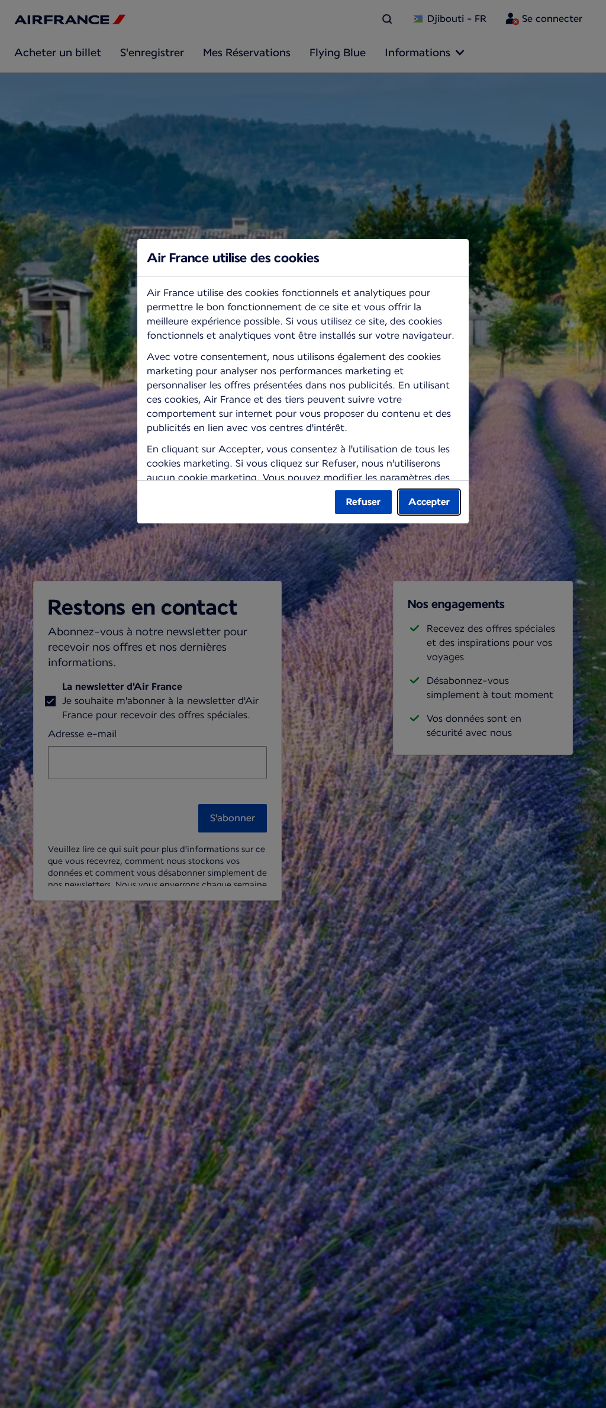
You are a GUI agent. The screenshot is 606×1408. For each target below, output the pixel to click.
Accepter (429, 501)
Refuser (363, 501)
